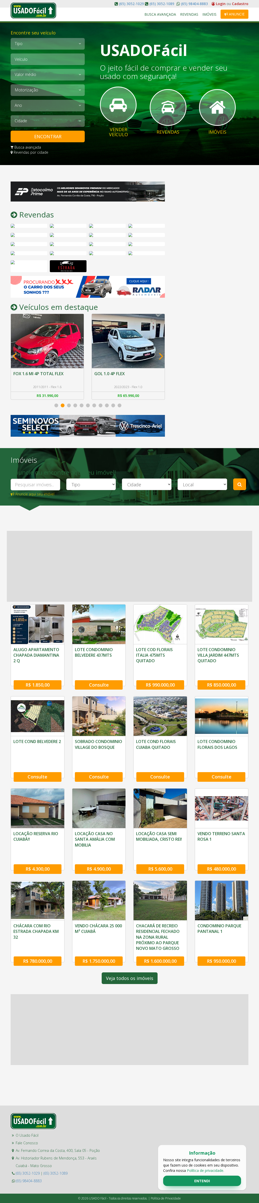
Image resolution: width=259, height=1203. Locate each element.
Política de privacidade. (205, 1170)
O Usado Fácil (27, 1135)
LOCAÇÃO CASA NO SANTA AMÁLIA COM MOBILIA (95, 839)
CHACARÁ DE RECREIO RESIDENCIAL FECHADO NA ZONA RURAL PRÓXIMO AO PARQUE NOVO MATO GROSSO (158, 937)
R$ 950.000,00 (221, 961)
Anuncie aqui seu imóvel (34, 494)
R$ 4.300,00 (38, 869)
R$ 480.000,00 (221, 869)
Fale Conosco (27, 1142)
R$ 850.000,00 (221, 685)
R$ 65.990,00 (47, 395)
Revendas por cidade (30, 152)
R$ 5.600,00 (160, 869)
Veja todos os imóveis (129, 978)
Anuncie (236, 14)
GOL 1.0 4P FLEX (28, 373)
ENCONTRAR (47, 136)
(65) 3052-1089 (161, 3)
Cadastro (240, 3)
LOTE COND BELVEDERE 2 (37, 741)
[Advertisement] (210, 213)
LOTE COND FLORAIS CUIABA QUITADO (156, 744)
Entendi (202, 1180)
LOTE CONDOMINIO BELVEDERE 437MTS (94, 652)
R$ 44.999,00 (128, 395)
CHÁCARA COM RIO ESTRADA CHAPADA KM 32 (36, 931)
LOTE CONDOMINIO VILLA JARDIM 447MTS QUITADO (218, 655)
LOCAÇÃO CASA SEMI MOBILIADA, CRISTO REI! (159, 836)
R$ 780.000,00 (37, 961)
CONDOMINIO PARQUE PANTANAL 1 (219, 928)
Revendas (189, 14)
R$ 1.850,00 (38, 685)
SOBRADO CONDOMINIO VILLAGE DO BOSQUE (98, 744)
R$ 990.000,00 (160, 685)
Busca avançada (27, 147)
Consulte (99, 685)
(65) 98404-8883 (194, 3)
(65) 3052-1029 (131, 3)
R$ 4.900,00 (99, 869)
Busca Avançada (160, 14)
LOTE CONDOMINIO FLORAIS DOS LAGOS (217, 744)
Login (221, 3)
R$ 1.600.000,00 (160, 961)
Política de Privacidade (166, 1198)
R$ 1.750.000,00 (98, 961)
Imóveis (209, 14)
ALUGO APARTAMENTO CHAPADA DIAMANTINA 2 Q (36, 655)
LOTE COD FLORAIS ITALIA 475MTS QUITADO (154, 655)
